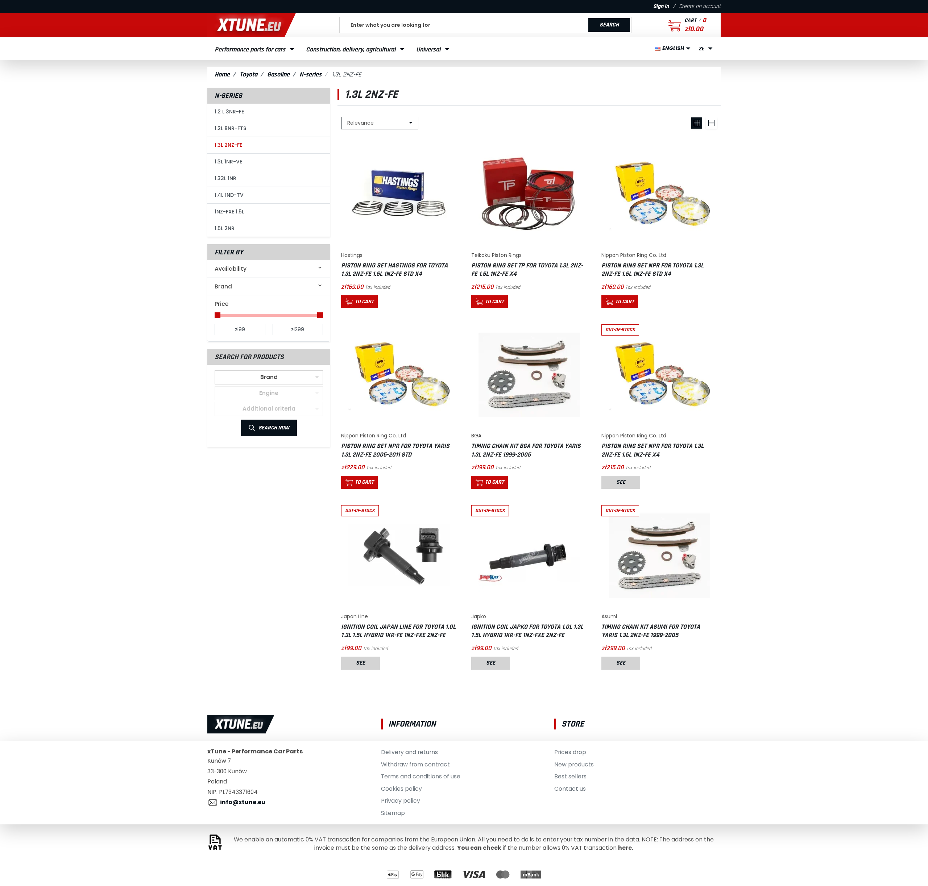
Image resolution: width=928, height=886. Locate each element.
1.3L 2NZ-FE (228, 145)
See (620, 482)
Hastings (351, 255)
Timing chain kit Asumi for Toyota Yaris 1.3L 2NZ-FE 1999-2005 (650, 631)
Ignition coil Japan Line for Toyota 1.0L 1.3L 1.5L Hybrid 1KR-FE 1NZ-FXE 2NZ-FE (398, 631)
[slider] (217, 315)
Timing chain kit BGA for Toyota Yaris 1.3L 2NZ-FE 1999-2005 (526, 450)
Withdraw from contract (415, 764)
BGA (476, 435)
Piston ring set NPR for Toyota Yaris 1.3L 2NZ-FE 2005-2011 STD (395, 450)
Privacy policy (400, 800)
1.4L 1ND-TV (229, 195)
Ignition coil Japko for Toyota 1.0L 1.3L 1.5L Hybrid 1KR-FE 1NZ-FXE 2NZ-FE (527, 631)
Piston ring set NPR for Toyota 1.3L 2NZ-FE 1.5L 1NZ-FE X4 (652, 450)
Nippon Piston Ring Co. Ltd (633, 255)
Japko (478, 616)
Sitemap (393, 813)
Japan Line (354, 616)
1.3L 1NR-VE (228, 161)
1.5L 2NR (225, 228)
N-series (310, 74)
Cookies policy (401, 789)
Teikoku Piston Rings (496, 255)
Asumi (609, 616)
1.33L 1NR (225, 178)
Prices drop (570, 752)
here (625, 848)
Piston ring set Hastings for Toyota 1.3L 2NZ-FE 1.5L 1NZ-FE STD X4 (394, 269)
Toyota (248, 74)
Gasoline (278, 74)
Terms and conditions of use (420, 776)
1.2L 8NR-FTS (230, 128)
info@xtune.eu (242, 802)
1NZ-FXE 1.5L (229, 211)
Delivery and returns (409, 752)
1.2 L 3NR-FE (229, 111)
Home (222, 74)
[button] (678, 25)
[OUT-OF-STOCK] (659, 375)
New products (574, 764)
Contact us (570, 789)
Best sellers (570, 776)
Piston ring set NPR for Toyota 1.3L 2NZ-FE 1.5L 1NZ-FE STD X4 (652, 269)
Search (609, 25)
